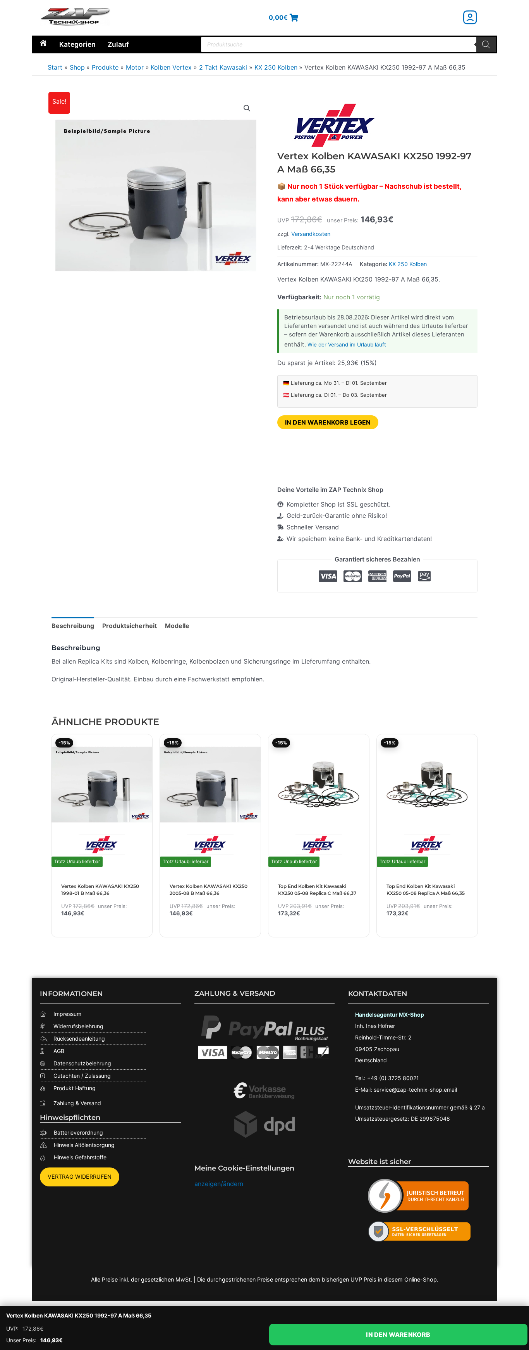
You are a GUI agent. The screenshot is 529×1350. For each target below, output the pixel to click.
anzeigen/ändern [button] (218, 1184)
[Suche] (486, 44)
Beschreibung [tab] (73, 626)
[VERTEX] (335, 125)
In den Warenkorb (398, 1334)
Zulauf (118, 44)
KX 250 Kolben (408, 264)
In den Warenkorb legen (328, 422)
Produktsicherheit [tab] (129, 626)
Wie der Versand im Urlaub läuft (346, 344)
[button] (247, 108)
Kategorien (77, 44)
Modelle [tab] (177, 626)
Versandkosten (310, 233)
